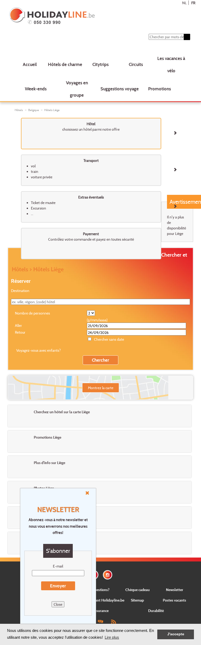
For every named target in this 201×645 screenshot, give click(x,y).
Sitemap (137, 600)
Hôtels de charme (65, 64)
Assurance (100, 610)
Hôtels (19, 110)
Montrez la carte (100, 387)
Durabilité (156, 610)
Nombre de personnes (32, 313)
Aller (18, 325)
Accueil (30, 64)
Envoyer (58, 585)
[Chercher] (187, 37)
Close (58, 604)
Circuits (136, 64)
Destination (20, 290)
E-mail (58, 566)
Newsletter (174, 589)
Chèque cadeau (137, 589)
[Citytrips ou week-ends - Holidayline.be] (84, 16)
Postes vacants (174, 600)
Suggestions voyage (119, 88)
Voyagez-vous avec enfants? (38, 350)
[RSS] (113, 621)
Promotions (159, 88)
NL (184, 3)
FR (193, 3)
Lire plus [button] (112, 637)
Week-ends (36, 88)
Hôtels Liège (52, 110)
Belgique (33, 110)
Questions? (100, 589)
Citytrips (100, 64)
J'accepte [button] (175, 634)
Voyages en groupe (77, 89)
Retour (20, 332)
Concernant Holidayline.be (103, 600)
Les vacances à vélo (171, 64)
